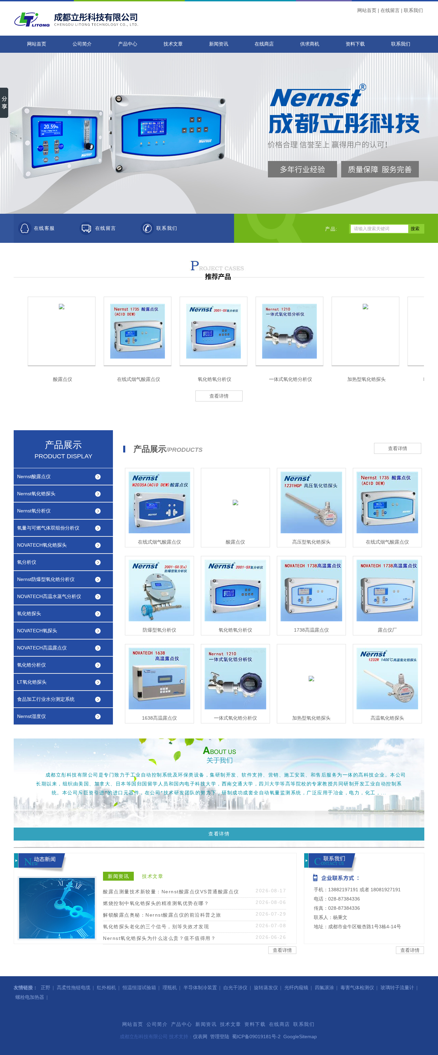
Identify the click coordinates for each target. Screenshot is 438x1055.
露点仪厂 (387, 630)
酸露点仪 (62, 379)
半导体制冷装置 (200, 987)
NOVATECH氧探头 (37, 630)
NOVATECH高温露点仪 (42, 647)
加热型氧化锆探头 (366, 379)
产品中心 (127, 44)
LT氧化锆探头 (32, 682)
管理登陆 (219, 1036)
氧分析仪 (26, 562)
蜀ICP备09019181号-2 (256, 1036)
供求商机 (309, 44)
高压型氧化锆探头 (311, 542)
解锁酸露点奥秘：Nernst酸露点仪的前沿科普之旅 (162, 915)
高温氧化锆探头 (387, 718)
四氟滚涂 (324, 987)
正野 (45, 987)
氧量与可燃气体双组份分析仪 (48, 528)
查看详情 (219, 396)
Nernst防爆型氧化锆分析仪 (46, 579)
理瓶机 (170, 987)
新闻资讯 (218, 44)
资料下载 (355, 44)
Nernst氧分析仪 (34, 510)
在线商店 (264, 44)
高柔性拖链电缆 (73, 987)
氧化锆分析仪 (31, 665)
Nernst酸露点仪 (34, 476)
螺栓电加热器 (29, 997)
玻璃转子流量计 (397, 987)
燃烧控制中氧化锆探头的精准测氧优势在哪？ (156, 903)
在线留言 (390, 10)
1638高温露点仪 (159, 718)
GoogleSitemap (300, 1036)
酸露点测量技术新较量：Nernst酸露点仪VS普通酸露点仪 (171, 891)
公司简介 (82, 44)
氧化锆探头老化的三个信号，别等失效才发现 (156, 926)
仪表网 (200, 1036)
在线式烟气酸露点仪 (138, 379)
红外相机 (106, 987)
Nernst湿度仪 (31, 716)
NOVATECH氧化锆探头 (42, 545)
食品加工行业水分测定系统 (46, 699)
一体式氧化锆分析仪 (290, 379)
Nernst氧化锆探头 (36, 493)
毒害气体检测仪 (357, 987)
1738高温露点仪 (311, 630)
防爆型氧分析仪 (159, 630)
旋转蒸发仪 (266, 987)
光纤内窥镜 (296, 987)
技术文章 (173, 44)
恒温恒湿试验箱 (139, 987)
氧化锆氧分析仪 (214, 379)
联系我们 (413, 10)
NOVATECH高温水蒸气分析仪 (49, 596)
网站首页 (366, 10)
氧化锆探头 (29, 613)
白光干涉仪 (235, 987)
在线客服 (44, 228)
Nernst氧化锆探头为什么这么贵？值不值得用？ (159, 938)
